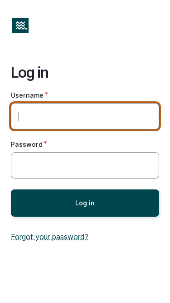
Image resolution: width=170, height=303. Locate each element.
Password (27, 144)
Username (27, 95)
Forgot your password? (49, 236)
